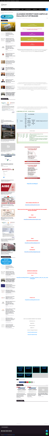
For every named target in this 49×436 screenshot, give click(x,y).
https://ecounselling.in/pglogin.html (32, 242)
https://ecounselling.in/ (32, 183)
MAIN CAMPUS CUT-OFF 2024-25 (6, 150)
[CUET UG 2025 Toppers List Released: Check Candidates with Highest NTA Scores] (8, 162)
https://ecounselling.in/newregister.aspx (32, 219)
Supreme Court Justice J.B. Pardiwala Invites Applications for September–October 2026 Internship (10, 87)
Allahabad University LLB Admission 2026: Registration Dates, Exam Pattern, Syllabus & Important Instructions (21, 395)
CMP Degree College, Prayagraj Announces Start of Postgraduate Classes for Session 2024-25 (10, 291)
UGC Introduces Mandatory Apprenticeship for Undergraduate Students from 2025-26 (7, 252)
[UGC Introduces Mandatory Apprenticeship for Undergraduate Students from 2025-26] (8, 250)
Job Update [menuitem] (41, 9)
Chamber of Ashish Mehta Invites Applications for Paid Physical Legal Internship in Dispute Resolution (10, 62)
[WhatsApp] (30, 382)
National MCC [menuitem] (28, 9)
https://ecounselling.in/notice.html (32, 204)
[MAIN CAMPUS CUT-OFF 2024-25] (8, 149)
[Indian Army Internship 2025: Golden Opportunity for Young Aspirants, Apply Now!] (8, 203)
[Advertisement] (32, 60)
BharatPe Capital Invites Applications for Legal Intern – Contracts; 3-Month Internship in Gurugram (8, 26)
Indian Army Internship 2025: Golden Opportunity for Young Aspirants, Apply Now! (7, 205)
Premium (5, 434)
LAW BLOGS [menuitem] (35, 9)
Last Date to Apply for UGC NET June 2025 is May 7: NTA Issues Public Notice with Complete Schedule (8, 240)
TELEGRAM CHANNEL (44, 368)
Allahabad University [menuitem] (16, 9)
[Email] (32, 382)
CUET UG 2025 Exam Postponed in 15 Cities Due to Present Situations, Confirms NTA (8, 140)
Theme (13, 434)
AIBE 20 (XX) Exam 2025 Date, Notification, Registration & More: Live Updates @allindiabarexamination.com (8, 193)
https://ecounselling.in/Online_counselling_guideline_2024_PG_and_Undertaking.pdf (32, 278)
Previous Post (19, 423)
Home (17, 12)
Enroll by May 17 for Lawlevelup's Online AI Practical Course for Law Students (10, 34)
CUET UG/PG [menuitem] (7, 9)
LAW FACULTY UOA (6, 261)
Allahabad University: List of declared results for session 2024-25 (7, 180)
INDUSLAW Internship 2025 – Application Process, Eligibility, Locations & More (10, 297)
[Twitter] (25, 382)
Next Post (46, 423)
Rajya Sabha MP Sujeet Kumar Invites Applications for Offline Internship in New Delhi (10, 68)
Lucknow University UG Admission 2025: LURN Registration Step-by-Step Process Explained (10, 326)
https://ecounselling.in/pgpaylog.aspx (32, 251)
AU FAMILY (8, 16)
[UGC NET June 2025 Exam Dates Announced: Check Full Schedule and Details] (8, 118)
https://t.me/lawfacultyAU (32, 332)
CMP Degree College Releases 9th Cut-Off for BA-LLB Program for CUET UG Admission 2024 (10, 319)
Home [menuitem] (3, 9)
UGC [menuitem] (22, 9)
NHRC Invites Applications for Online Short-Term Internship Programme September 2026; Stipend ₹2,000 (10, 48)
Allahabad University (22, 12)
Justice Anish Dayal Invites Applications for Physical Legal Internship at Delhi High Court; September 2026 (10, 74)
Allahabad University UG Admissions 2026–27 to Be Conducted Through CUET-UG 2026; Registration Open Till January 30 (10, 40)
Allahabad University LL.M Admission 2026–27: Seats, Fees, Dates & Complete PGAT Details (31, 395)
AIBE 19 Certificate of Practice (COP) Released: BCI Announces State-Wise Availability (7, 218)
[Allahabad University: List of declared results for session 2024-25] (8, 179)
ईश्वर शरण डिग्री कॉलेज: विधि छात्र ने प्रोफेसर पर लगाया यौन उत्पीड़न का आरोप (43, 394)
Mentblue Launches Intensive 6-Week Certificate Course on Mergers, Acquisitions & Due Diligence (10, 286)
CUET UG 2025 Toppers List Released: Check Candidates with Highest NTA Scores (7, 164)
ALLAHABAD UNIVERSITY (28, 368)
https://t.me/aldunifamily (32, 334)
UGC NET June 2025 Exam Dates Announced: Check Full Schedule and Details (7, 121)
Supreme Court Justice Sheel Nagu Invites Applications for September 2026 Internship (10, 81)
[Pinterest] (27, 382)
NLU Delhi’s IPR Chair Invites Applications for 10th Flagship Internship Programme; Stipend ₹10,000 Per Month (10, 55)
